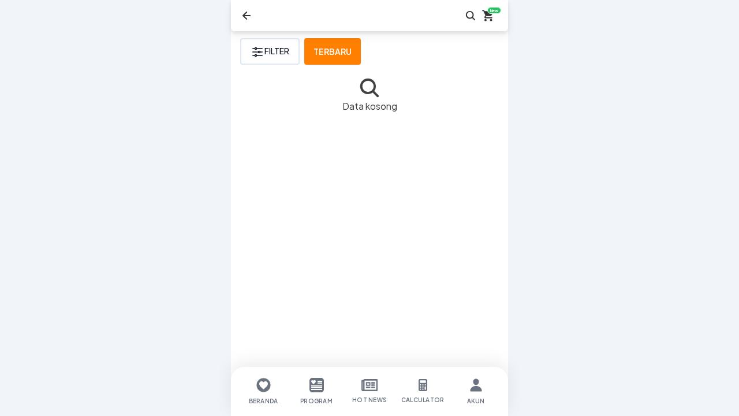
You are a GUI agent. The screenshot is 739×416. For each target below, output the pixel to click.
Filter (276, 51)
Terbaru (332, 51)
